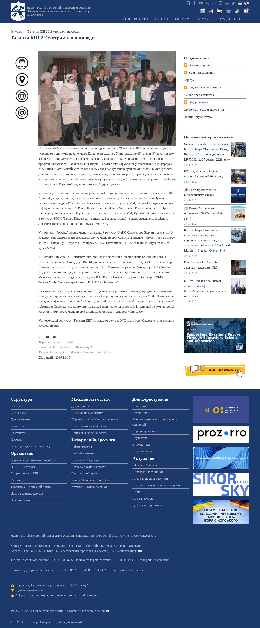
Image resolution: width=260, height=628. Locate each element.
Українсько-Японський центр (31, 486)
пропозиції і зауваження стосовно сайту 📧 (79, 611)
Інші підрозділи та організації (31, 446)
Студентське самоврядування (204, 109)
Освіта (182, 19)
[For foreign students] (245, 10)
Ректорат (17, 406)
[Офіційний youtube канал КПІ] (201, 3)
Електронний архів (84, 473)
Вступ (161, 19)
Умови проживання (202, 72)
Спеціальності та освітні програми (156, 485)
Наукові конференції (85, 460)
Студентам (139, 438)
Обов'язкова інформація (50, 545)
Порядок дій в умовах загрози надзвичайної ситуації (51, 585)
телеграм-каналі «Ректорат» (79, 595)
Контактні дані (21, 545)
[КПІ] (240, 3)
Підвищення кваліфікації (88, 426)
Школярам (139, 406)
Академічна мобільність (87, 412)
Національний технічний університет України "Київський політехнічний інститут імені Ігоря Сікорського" (59, 11)
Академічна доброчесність (150, 478)
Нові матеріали (130, 545)
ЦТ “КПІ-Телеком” (23, 466)
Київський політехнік (52, 352)
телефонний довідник (154, 560)
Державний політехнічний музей (33, 460)
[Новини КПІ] (202, 10)
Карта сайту (109, 545)
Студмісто (17, 480)
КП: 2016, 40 (47, 337)
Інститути (17, 426)
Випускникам (141, 444)
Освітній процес (200, 65)
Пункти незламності (29, 590)
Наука (203, 19)
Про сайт (92, 545)
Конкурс (65, 347)
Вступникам (140, 412)
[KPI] (246, 3)
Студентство (230, 19)
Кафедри (17, 439)
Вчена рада (18, 412)
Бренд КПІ (76, 545)
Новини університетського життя (91, 352)
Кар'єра (189, 80)
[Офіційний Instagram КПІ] (220, 3)
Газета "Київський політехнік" (92, 480)
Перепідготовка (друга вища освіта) (96, 419)
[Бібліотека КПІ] (237, 10)
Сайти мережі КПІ (84, 446)
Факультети (18, 432)
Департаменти (20, 419)
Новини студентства (198, 117)
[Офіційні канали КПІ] (207, 3)
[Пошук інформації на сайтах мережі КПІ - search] (187, 3)
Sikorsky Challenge (145, 465)
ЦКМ (69, 342)
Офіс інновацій (21, 500)
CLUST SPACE (142, 498)
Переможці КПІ (85, 347)
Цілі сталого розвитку (147, 505)
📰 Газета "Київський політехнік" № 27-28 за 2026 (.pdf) (203, 213)
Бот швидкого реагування (125, 570)
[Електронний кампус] (228, 10)
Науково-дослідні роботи (88, 466)
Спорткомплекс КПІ (24, 473)
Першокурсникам (144, 431)
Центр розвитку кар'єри (27, 493)
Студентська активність (205, 87)
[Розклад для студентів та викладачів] (219, 10)
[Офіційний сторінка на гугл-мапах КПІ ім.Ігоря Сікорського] (227, 3)
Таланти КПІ (47, 347)
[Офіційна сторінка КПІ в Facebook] (194, 3)
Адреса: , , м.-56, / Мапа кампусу (73, 551)
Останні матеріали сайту (208, 137)
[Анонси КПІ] (211, 10)
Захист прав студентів (199, 94)
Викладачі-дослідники (147, 472)
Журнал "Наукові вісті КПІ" (90, 486)
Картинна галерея (50, 342)
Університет (135, 19)
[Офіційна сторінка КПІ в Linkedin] (214, 3)
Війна (136, 492)
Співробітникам (143, 451)
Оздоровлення (198, 102)
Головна (16, 31)
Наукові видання (82, 453)
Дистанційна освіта (84, 406)
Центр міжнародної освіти (89, 432)
